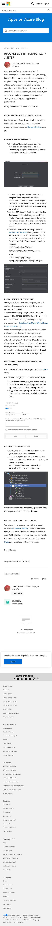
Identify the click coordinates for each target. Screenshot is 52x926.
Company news (7, 889)
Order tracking (7, 743)
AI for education (7, 793)
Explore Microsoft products (11, 713)
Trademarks (16, 920)
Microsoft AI (6, 804)
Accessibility (6, 904)
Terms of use (6, 920)
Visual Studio (7, 870)
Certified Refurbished (9, 747)
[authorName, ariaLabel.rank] (7, 65)
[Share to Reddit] (26, 678)
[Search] (32, 3)
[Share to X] (22, 678)
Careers (5, 881)
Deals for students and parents (12, 789)
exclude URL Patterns (18, 232)
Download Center (8, 732)
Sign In (46, 3)
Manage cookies (36, 917)
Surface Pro (6, 690)
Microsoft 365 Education (10, 778)
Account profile (7, 728)
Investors (5, 896)
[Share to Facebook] (18, 678)
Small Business (7, 831)
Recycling (36, 920)
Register (39, 3)
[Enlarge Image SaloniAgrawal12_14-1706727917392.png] (26, 278)
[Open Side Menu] (3, 3)
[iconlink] (7, 602)
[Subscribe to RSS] (34, 678)
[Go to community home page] (8, 3)
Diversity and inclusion (9, 900)
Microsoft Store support (10, 736)
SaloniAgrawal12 (18, 63)
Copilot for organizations (10, 701)
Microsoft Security (8, 808)
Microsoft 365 (7, 816)
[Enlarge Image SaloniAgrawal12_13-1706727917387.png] (26, 174)
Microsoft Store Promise (10, 751)
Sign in (13, 661)
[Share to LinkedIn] (14, 678)
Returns (5, 740)
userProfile (17, 593)
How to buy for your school (11, 782)
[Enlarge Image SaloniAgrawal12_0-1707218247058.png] (26, 488)
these (45, 369)
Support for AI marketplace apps (12, 854)
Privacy (26, 917)
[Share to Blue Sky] (30, 678)
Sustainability (7, 908)
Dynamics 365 (7, 812)
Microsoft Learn (7, 850)
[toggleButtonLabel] (48, 10)
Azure (4, 843)
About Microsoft (7, 885)
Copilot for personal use (10, 705)
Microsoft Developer (9, 846)
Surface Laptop (7, 694)
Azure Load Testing (20, 528)
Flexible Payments (8, 755)
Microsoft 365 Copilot (9, 828)
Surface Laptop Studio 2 (10, 697)
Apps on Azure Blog (10, 10)
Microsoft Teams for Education (12, 774)
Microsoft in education (9, 766)
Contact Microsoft (16, 917)
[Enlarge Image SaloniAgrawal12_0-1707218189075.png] (26, 419)
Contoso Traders (34, 127)
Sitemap (5, 917)
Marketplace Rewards (9, 866)
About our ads (7, 922)
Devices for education (9, 770)
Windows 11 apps (8, 717)
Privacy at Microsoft (9, 892)
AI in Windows (7, 709)
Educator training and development (13, 786)
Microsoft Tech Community (10, 858)
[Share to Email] (38, 678)
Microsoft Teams (7, 824)
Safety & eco (26, 920)
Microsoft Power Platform (10, 820)
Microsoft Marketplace (9, 862)
